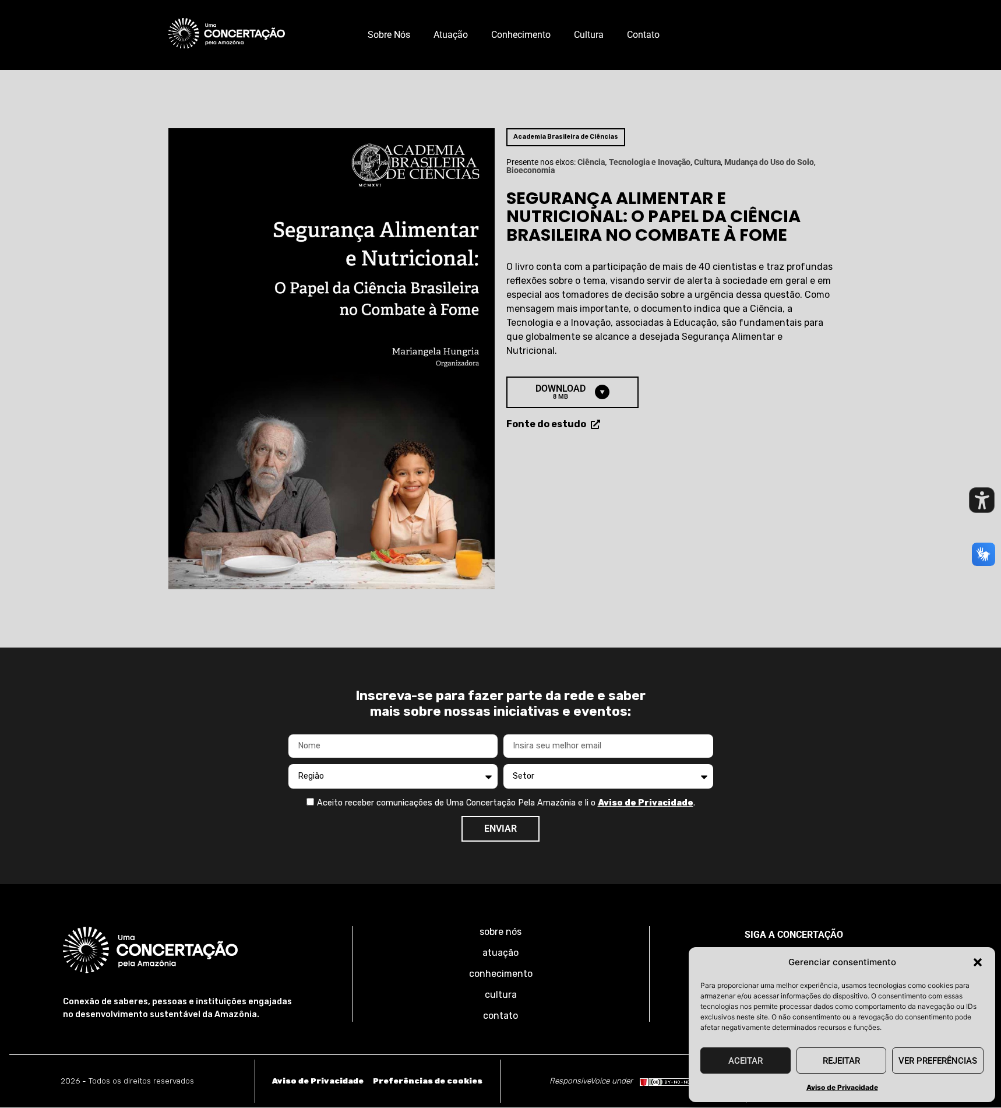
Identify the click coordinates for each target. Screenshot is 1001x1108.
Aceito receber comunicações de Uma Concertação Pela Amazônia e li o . (506, 803)
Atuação (450, 34)
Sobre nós (389, 34)
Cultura (589, 34)
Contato (643, 34)
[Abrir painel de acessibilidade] (982, 500)
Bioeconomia (530, 170)
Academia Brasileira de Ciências (565, 136)
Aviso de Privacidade (842, 1087)
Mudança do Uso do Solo (769, 162)
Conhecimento (521, 34)
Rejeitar (841, 1061)
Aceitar (745, 1061)
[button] (978, 962)
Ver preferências (937, 1061)
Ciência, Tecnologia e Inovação (633, 162)
